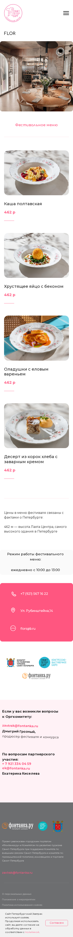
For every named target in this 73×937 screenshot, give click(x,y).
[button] (22, 905)
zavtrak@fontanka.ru (20, 726)
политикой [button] (32, 932)
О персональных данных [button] (16, 894)
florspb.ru (27, 629)
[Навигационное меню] (66, 13)
